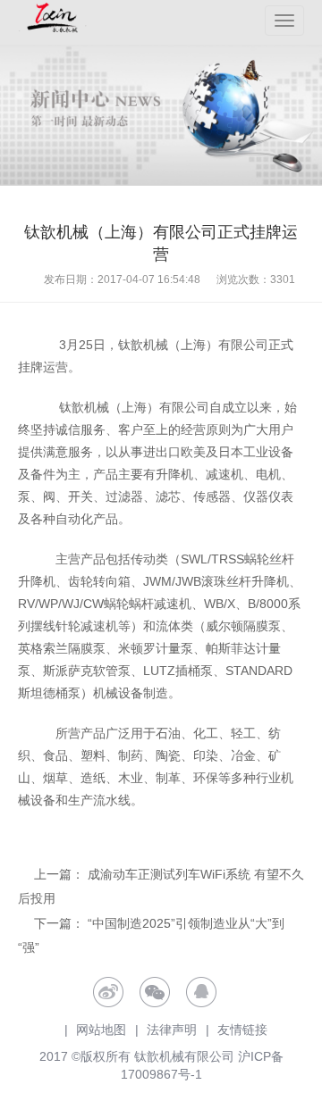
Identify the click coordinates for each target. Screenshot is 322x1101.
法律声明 (172, 1029)
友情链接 (242, 1029)
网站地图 (101, 1029)
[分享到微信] (155, 992)
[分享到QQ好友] (201, 992)
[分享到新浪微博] (108, 992)
